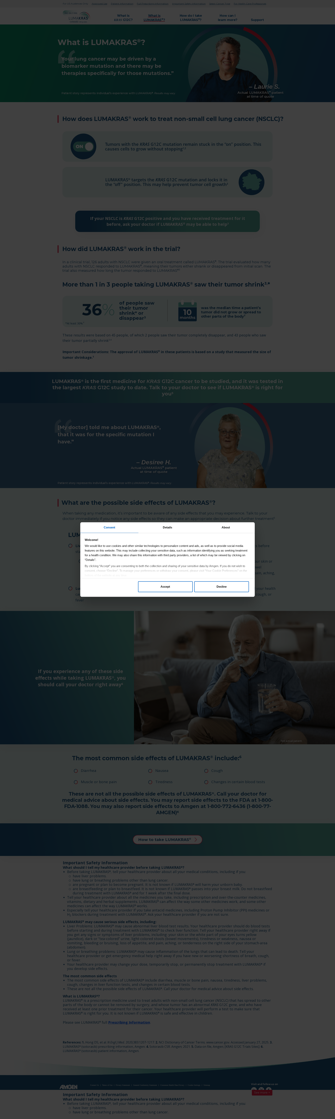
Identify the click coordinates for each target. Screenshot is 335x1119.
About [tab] (226, 527)
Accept (165, 586)
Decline (222, 586)
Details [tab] (167, 527)
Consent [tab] (109, 527)
